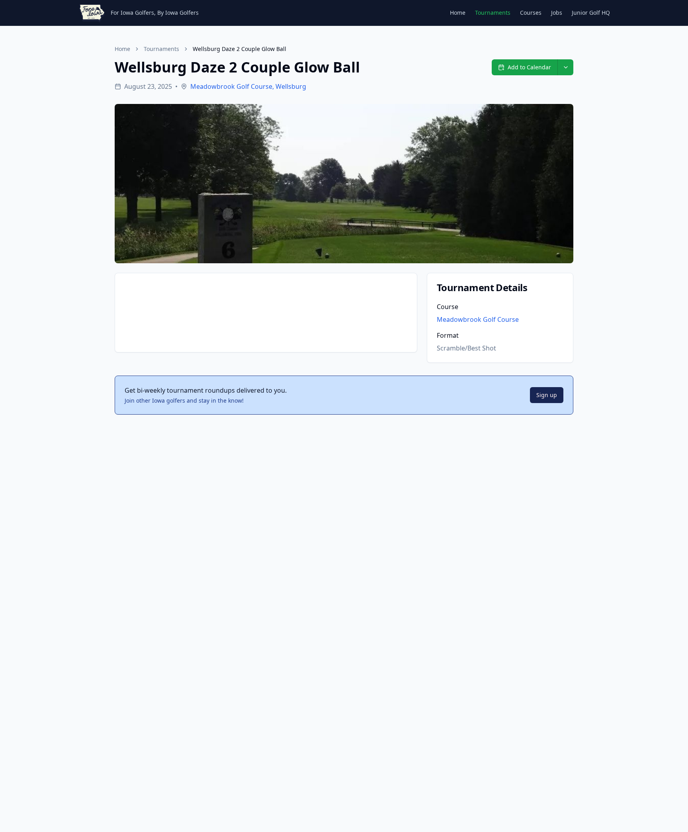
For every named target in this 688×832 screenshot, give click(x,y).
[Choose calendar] (565, 67)
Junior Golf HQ (591, 12)
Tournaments (492, 12)
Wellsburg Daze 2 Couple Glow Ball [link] (239, 49)
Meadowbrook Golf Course (478, 319)
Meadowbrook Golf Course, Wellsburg (248, 86)
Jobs (556, 12)
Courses (530, 12)
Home (457, 12)
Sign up (546, 395)
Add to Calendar (529, 67)
